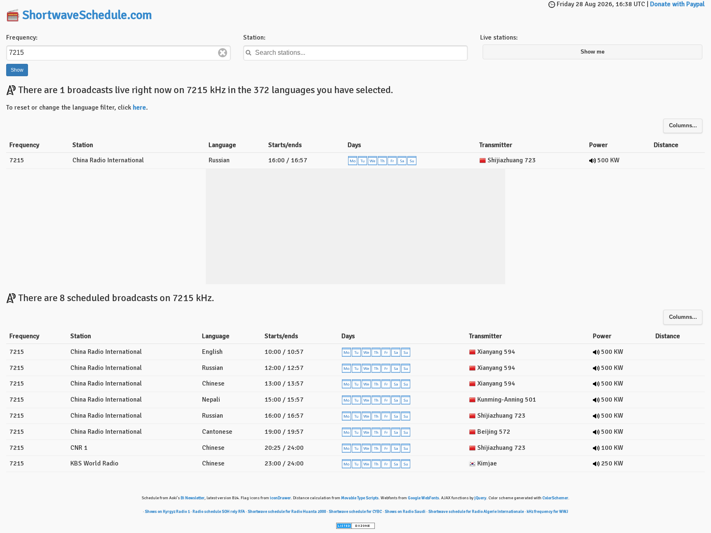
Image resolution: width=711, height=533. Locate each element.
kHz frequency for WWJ (547, 511)
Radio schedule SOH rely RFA (219, 511)
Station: (254, 37)
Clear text (222, 52)
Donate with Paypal (677, 4)
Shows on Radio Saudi (405, 511)
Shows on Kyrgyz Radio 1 (167, 511)
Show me (592, 52)
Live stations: (499, 37)
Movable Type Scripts (360, 498)
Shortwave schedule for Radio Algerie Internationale (476, 511)
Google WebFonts (423, 498)
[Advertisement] (355, 12)
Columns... (683, 126)
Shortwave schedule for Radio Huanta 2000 (287, 511)
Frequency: (21, 37)
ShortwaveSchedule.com (87, 15)
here (139, 107)
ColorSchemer (555, 498)
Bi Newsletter (192, 498)
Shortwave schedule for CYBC (355, 511)
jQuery (480, 498)
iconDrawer (280, 498)
